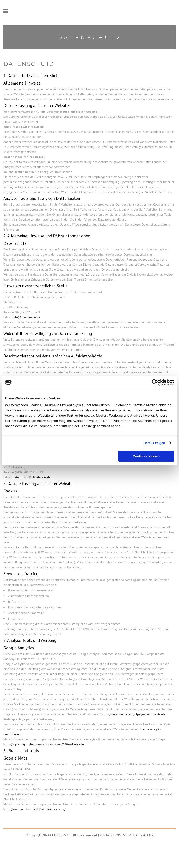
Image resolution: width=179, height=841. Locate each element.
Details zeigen (154, 443)
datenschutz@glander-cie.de (32, 477)
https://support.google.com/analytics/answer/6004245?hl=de (43, 744)
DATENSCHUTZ (143, 835)
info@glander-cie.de (26, 317)
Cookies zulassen (146, 456)
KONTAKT (106, 835)
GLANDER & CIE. (61, 835)
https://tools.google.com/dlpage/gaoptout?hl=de (134, 714)
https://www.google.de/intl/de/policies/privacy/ (34, 809)
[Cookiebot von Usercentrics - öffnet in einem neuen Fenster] (155, 382)
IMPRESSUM (123, 835)
